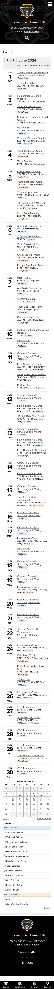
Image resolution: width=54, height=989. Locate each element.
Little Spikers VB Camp (29, 364)
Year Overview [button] (30, 65)
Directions (47, 987)
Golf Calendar (12, 880)
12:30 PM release (26, 298)
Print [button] (19, 65)
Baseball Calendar (14, 875)
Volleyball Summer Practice (31, 138)
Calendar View (44, 818)
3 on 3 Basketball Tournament (26, 498)
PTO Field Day (25, 278)
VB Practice (23, 127)
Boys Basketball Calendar (17, 856)
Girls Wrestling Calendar (17, 904)
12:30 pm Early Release (29, 236)
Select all (47, 908)
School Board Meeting (29, 717)
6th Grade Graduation (29, 226)
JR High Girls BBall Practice (31, 374)
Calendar (6, 987)
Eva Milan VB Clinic (27, 655)
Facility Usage (12, 894)
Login (27, 963)
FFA (8, 899)
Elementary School (14, 885)
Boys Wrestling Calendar (17, 861)
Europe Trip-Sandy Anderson (32, 265)
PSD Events (11, 827)
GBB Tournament (26, 707)
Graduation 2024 (26, 83)
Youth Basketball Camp (29, 106)
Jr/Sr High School (14, 890)
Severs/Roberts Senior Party (32, 72)
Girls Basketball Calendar (17, 851)
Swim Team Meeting (28, 213)
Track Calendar (13, 866)
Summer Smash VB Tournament (27, 631)
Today (6, 818)
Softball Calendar (14, 870)
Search (27, 38)
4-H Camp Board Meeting (31, 202)
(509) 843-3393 (31, 31)
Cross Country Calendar (17, 842)
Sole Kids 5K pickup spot (30, 755)
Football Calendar (14, 847)
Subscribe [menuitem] (45, 65)
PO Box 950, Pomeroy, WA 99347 (27, 27)
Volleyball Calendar (15, 837)
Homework (34, 987)
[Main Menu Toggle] (50, 4)
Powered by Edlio (27, 952)
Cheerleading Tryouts (28, 171)
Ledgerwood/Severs (28, 538)
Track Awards (24, 161)
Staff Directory (20, 987)
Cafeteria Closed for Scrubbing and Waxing (29, 355)
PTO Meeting (24, 385)
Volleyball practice (27, 192)
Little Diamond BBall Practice (32, 450)
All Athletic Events (14, 832)
